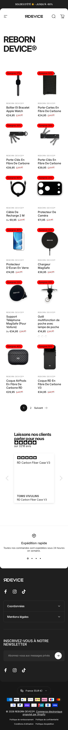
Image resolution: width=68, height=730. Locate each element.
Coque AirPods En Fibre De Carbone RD (16, 384)
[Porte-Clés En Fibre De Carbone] (18, 136)
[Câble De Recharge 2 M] (18, 188)
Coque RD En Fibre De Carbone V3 (49, 384)
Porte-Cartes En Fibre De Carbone (49, 109)
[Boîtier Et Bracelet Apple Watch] (18, 84)
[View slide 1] (28, 558)
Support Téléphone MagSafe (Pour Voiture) (16, 322)
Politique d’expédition (45, 724)
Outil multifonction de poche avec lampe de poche (48, 322)
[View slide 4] (40, 558)
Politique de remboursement (21, 719)
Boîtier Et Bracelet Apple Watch (17, 109)
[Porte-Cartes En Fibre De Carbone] (50, 84)
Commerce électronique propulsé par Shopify (42, 713)
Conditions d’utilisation (23, 724)
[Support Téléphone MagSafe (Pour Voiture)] (18, 293)
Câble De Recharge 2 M (15, 213)
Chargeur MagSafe (44, 265)
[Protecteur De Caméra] (50, 188)
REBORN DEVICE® (15, 103)
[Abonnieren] (58, 655)
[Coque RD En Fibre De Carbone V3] (50, 357)
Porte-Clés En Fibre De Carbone (17, 161)
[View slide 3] (36, 558)
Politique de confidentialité (47, 719)
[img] (36, 442)
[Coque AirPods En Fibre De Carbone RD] (18, 357)
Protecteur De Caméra (47, 213)
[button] (7, 478)
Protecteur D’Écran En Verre (17, 265)
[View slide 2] (32, 558)
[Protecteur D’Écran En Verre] (18, 241)
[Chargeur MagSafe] (50, 241)
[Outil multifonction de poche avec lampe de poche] (50, 293)
